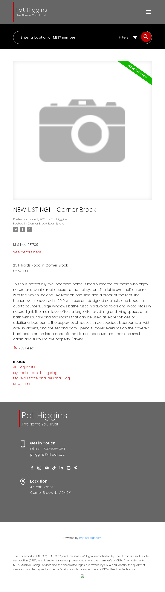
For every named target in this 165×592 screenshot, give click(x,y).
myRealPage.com (90, 538)
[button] (32, 468)
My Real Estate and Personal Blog (41, 378)
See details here (27, 252)
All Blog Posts (24, 367)
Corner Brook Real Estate (46, 223)
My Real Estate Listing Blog (35, 372)
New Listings (23, 383)
